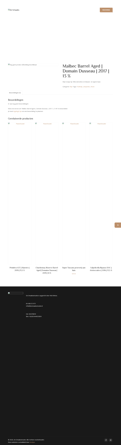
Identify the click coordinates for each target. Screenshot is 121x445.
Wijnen (53, 10)
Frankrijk (79, 87)
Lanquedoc (86, 87)
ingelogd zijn (18, 111)
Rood (92, 87)
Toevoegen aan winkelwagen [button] (74, 171)
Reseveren (106, 10)
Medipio (32, 442)
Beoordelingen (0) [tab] (15, 93)
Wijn (46, 39)
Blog (77, 10)
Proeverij (65, 10)
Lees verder (20, 169)
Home (33, 10)
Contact (89, 10)
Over (43, 10)
